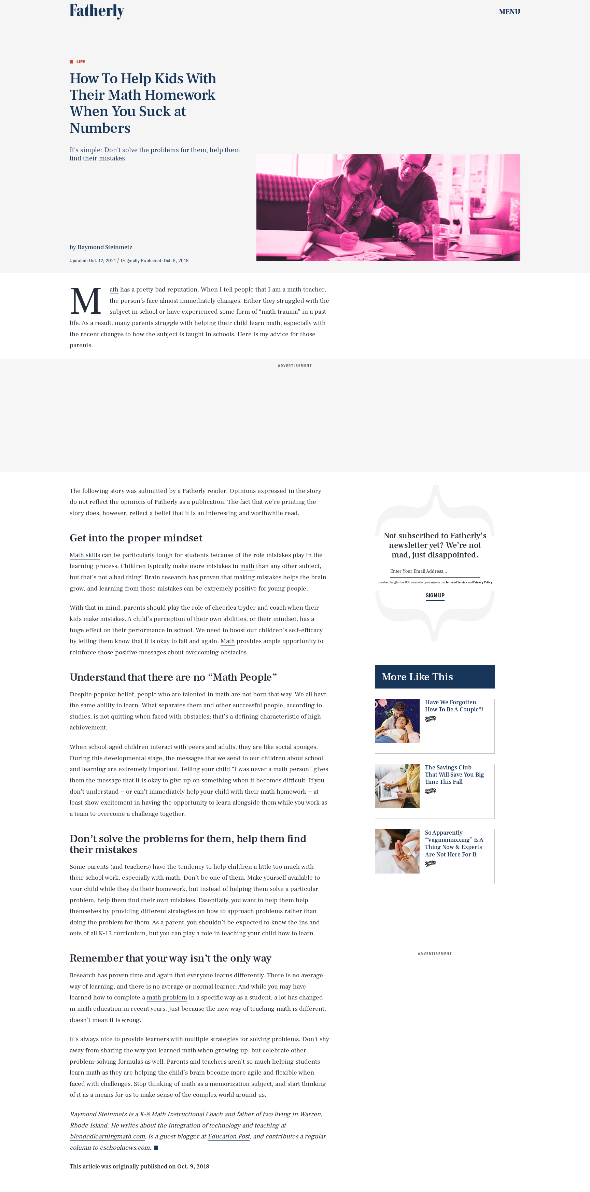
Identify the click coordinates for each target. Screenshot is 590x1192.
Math (114, 289)
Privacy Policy (483, 582)
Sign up (435, 595)
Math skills (85, 555)
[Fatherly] (97, 12)
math (247, 566)
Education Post (229, 1136)
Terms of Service (456, 582)
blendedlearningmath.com (107, 1136)
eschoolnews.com (125, 1148)
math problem (167, 997)
